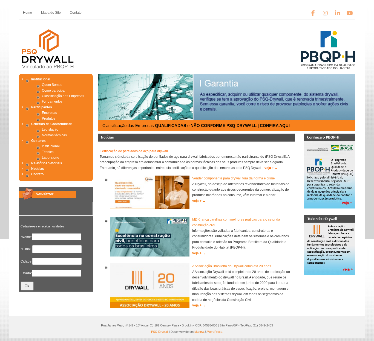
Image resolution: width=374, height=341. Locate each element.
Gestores (38, 141)
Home (27, 13)
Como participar (54, 90)
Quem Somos (52, 85)
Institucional (40, 79)
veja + (199, 201)
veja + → (271, 168)
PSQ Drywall (159, 331)
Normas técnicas (54, 135)
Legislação (50, 129)
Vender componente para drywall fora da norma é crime (233, 178)
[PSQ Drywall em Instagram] (325, 13)
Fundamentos (52, 101)
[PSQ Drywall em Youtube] (349, 13)
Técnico (48, 152)
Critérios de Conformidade (52, 124)
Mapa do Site (51, 13)
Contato (76, 13)
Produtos (48, 118)
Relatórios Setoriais (46, 163)
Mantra (199, 331)
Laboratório (50, 157)
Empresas (49, 113)
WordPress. (215, 331)
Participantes (41, 107)
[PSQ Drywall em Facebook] (312, 13)
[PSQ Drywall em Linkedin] (337, 13)
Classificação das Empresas (63, 96)
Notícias (37, 169)
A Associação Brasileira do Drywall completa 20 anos (231, 266)
